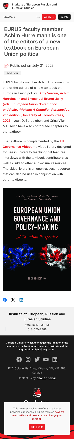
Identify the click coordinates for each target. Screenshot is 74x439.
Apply (47, 16)
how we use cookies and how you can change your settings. (38, 415)
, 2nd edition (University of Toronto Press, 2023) (36, 115)
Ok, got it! (37, 426)
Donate (64, 16)
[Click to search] (38, 17)
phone (41, 378)
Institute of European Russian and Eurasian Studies (34, 6)
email (52, 378)
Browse (8, 17)
